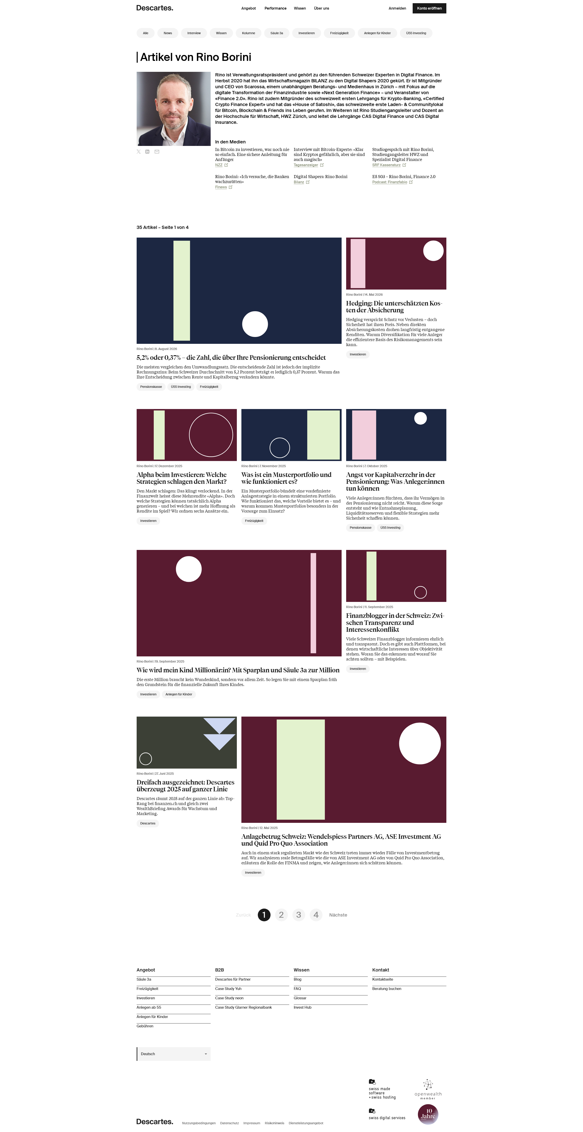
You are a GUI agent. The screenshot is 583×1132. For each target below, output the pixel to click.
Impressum (251, 1123)
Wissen (300, 8)
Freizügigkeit (339, 33)
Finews (221, 187)
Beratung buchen (386, 988)
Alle (145, 33)
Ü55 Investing (416, 33)
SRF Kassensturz (386, 165)
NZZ (218, 165)
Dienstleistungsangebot (306, 1123)
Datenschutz (229, 1123)
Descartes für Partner (233, 979)
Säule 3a (277, 33)
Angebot (248, 8)
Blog (298, 979)
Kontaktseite (382, 979)
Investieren (307, 33)
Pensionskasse (151, 387)
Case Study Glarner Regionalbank (243, 1007)
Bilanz (299, 182)
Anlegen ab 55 (149, 1007)
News (168, 33)
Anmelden (397, 8)
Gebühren (145, 1026)
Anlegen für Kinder (377, 33)
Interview (194, 33)
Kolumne (248, 33)
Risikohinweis (274, 1123)
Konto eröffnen (429, 8)
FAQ (297, 988)
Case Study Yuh (228, 988)
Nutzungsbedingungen (199, 1123)
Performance (275, 8)
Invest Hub (303, 1007)
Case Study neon (229, 998)
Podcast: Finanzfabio (389, 182)
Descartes (147, 823)
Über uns (321, 8)
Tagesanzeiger (306, 165)
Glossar (300, 998)
